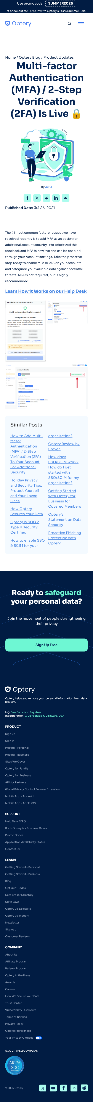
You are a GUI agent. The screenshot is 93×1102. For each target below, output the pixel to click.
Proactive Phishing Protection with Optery (64, 538)
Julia (48, 187)
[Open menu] (81, 23)
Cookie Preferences (18, 1030)
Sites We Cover (15, 761)
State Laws (12, 901)
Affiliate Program (16, 961)
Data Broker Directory (19, 894)
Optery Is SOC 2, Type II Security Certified (25, 527)
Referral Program (16, 968)
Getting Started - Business (22, 874)
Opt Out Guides (15, 888)
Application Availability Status (25, 842)
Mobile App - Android (19, 796)
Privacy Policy (14, 1023)
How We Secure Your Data (22, 996)
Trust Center (13, 1003)
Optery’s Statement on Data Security (64, 519)
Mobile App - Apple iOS (20, 803)
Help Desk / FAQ (15, 821)
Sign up (10, 733)
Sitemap (10, 929)
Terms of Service (16, 1016)
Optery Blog (29, 57)
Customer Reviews (17, 936)
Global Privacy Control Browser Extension (32, 789)
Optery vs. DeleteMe (18, 908)
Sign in (9, 740)
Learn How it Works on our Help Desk (46, 291)
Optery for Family (16, 768)
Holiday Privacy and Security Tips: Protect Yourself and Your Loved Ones (26, 490)
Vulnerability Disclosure (20, 1010)
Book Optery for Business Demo (26, 828)
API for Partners (15, 782)
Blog (8, 881)
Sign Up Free (46, 645)
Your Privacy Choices (19, 1037)
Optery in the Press (17, 975)
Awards (10, 982)
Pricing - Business (17, 754)
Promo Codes (14, 835)
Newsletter (12, 922)
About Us (11, 954)
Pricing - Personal (17, 747)
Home (10, 57)
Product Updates (58, 57)
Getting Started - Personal (22, 867)
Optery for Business (18, 775)
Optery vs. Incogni (17, 915)
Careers (10, 989)
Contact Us (12, 849)
